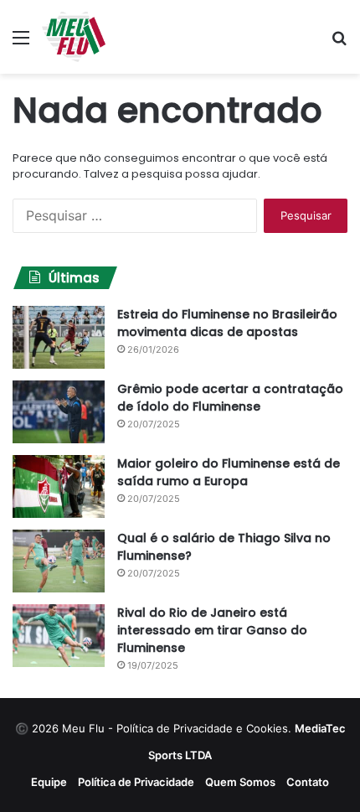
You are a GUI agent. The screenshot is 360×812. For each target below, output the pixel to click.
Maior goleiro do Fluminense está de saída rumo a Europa (228, 472)
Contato (307, 782)
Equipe (49, 782)
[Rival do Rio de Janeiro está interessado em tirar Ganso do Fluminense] (59, 635)
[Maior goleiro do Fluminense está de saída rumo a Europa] (59, 486)
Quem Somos (240, 782)
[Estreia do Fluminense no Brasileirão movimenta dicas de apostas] (59, 337)
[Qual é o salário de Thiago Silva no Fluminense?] (59, 561)
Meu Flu (83, 728)
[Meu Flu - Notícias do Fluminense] (73, 37)
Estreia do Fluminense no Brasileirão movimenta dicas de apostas (227, 323)
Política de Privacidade (136, 782)
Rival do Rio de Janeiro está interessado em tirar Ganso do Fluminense (212, 630)
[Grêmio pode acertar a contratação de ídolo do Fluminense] (59, 411)
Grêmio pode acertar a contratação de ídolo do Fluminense (230, 397)
